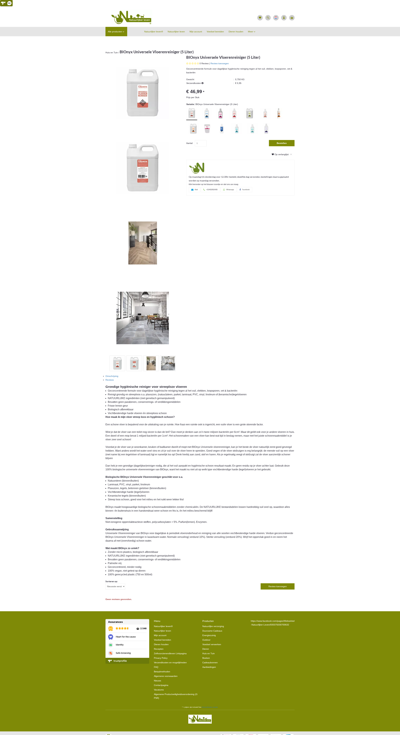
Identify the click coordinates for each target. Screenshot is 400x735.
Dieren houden (161, 644)
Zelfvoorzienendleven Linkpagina (170, 653)
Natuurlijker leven (162, 631)
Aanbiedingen (209, 667)
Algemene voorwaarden (166, 676)
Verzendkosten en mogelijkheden (170, 662)
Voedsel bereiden (162, 640)
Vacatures (159, 689)
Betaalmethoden (162, 671)
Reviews (109, 380)
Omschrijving (111, 376)
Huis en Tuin (111, 52)
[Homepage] (128, 17)
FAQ (156, 667)
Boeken (206, 658)
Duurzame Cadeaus (212, 631)
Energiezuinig (209, 635)
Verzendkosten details (210, 707)
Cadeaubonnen (210, 662)
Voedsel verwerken (211, 644)
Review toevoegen (219, 63)
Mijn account (160, 635)
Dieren (205, 649)
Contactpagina (161, 685)
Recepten (158, 649)
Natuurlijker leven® (163, 626)
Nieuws (157, 680)
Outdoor (206, 640)
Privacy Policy (161, 658)
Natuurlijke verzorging (213, 626)
